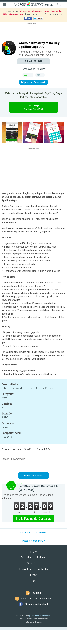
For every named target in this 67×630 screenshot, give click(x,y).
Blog (33, 580)
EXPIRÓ (33, 61)
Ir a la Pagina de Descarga (33, 519)
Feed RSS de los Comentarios (36, 598)
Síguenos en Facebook (36, 604)
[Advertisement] (33, 32)
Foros (33, 575)
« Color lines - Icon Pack (33, 532)
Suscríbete (33, 563)
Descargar (33, 107)
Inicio (33, 551)
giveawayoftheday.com (39, 615)
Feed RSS (37, 592)
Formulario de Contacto (33, 569)
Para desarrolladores (33, 557)
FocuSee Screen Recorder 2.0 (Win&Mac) (38, 488)
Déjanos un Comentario (33, 82)
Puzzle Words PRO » (33, 540)
